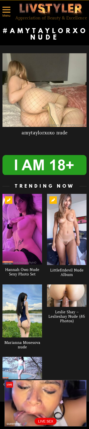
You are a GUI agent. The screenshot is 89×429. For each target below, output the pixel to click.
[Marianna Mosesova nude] (22, 310)
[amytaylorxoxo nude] (44, 90)
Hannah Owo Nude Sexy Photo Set (22, 271)
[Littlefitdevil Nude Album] (67, 229)
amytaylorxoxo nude (44, 133)
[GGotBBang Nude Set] (22, 368)
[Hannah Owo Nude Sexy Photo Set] (22, 229)
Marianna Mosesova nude (22, 344)
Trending (8, 200)
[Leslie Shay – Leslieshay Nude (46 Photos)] (67, 295)
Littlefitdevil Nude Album (67, 272)
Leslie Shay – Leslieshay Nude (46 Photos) (66, 316)
